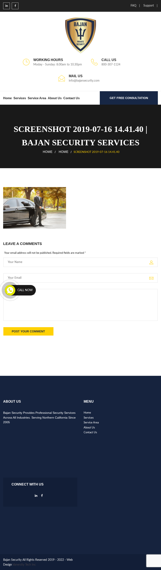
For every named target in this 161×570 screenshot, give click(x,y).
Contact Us (71, 98)
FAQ (133, 5)
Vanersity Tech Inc (24, 564)
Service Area (37, 98)
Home (7, 98)
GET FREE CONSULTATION (129, 98)
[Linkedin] (36, 496)
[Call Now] (10, 290)
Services (19, 98)
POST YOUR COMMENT (28, 331)
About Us (55, 98)
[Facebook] (42, 496)
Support (148, 5)
